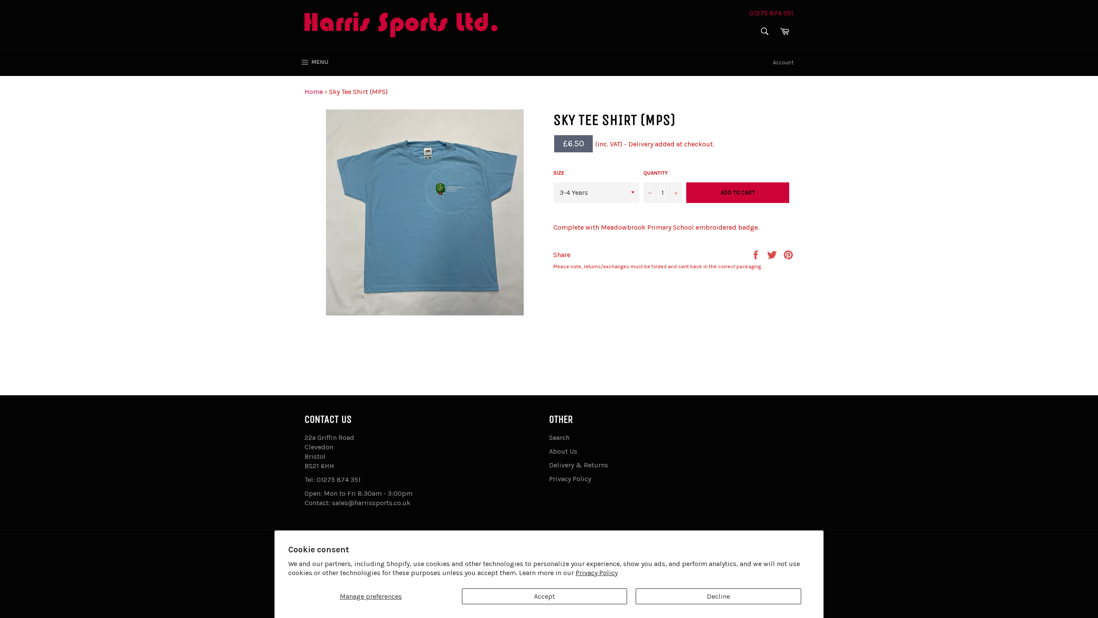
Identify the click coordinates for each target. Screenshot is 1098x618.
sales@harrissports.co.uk (371, 503)
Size (558, 173)
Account (783, 62)
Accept (544, 596)
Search (559, 437)
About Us (563, 451)
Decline (718, 596)
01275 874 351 (771, 13)
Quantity (655, 173)
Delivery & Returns (578, 465)
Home (314, 92)
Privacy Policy (597, 573)
